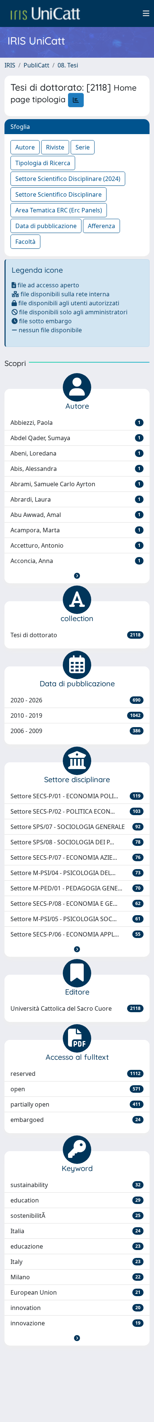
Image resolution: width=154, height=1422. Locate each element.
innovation (75, 1308)
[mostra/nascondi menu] (146, 13)
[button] (77, 576)
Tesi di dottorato (75, 635)
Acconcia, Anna (75, 561)
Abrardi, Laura (75, 499)
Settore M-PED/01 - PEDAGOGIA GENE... (75, 888)
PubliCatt (36, 65)
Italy (75, 1262)
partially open (75, 1104)
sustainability (75, 1185)
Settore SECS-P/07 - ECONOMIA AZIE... (75, 857)
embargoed (75, 1120)
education (75, 1200)
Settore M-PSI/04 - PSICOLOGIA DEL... (75, 873)
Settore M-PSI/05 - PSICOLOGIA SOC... (75, 919)
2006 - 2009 (75, 731)
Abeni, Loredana (75, 453)
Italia (75, 1231)
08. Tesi (68, 65)
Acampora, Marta (75, 530)
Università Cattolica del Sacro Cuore (75, 1008)
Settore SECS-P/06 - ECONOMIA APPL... (75, 934)
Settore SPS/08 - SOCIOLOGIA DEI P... (75, 842)
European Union (75, 1292)
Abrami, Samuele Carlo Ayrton (75, 484)
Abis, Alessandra (75, 469)
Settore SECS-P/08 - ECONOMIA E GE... (75, 903)
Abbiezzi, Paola (75, 422)
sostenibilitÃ (75, 1215)
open (75, 1089)
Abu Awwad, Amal (75, 515)
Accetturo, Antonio (75, 545)
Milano (75, 1277)
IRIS (9, 65)
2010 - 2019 (75, 715)
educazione (75, 1246)
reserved (75, 1073)
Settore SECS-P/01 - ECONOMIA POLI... (75, 796)
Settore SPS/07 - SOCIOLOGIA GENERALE (75, 827)
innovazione (75, 1323)
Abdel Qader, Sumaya (75, 438)
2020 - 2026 (75, 700)
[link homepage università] (45, 13)
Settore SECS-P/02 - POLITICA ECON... (75, 811)
